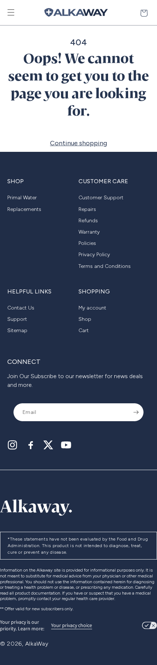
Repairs (87, 209)
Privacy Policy (94, 254)
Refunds (88, 221)
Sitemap (17, 330)
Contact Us (20, 308)
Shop (84, 319)
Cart (83, 330)
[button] (11, 12)
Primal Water (22, 198)
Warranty (89, 232)
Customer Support (100, 198)
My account (92, 308)
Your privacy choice (71, 625)
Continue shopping (78, 143)
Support (17, 319)
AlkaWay (37, 643)
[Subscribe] (136, 412)
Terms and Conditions (104, 266)
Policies (87, 243)
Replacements (24, 209)
